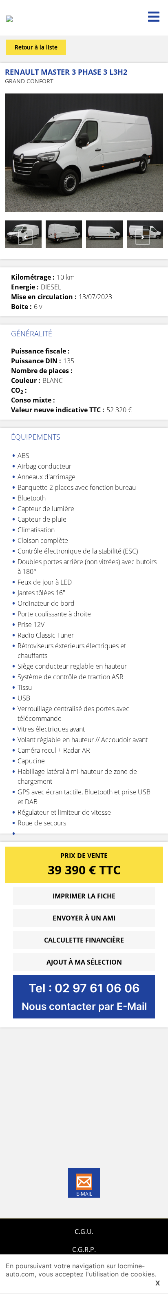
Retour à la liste (36, 47)
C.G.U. (84, 1231)
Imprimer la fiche (84, 896)
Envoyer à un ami (84, 918)
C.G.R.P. (84, 1249)
